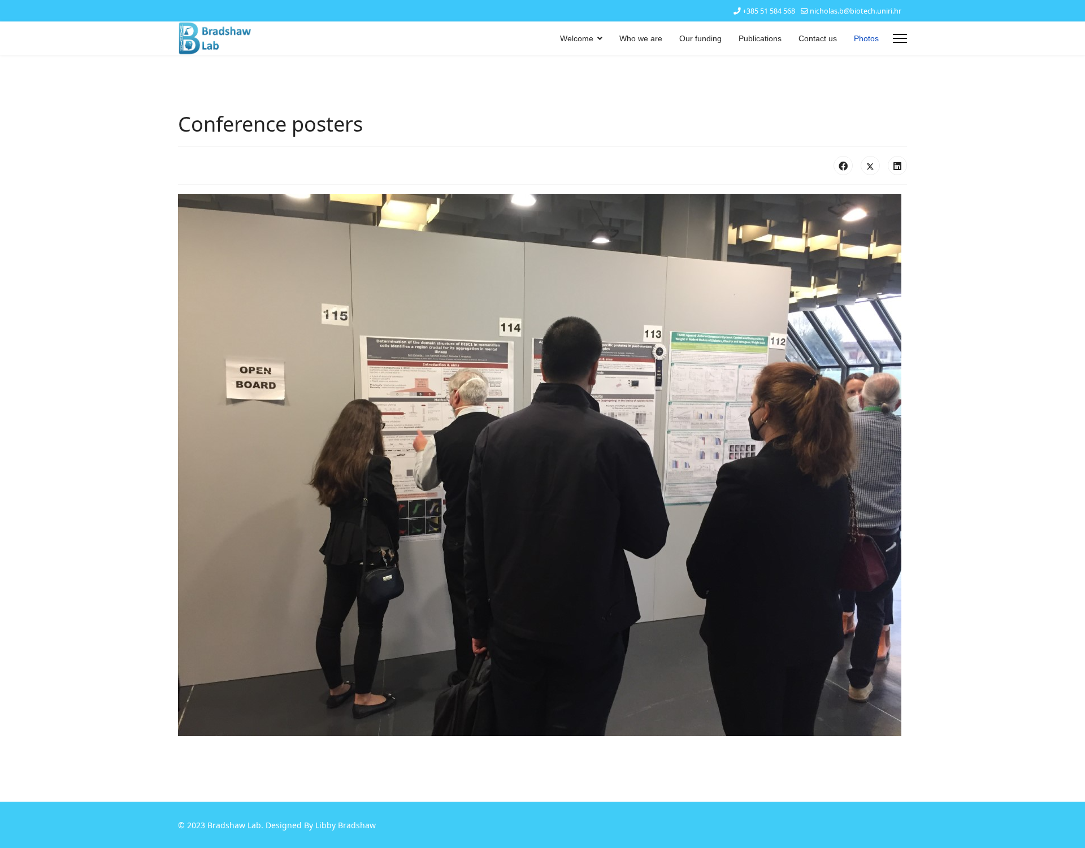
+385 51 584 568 (769, 11)
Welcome (576, 38)
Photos (866, 38)
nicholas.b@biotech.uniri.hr (855, 11)
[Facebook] (843, 165)
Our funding (700, 38)
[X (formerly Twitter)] (870, 165)
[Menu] (900, 38)
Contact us (817, 38)
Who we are (640, 38)
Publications (760, 38)
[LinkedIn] (897, 165)
